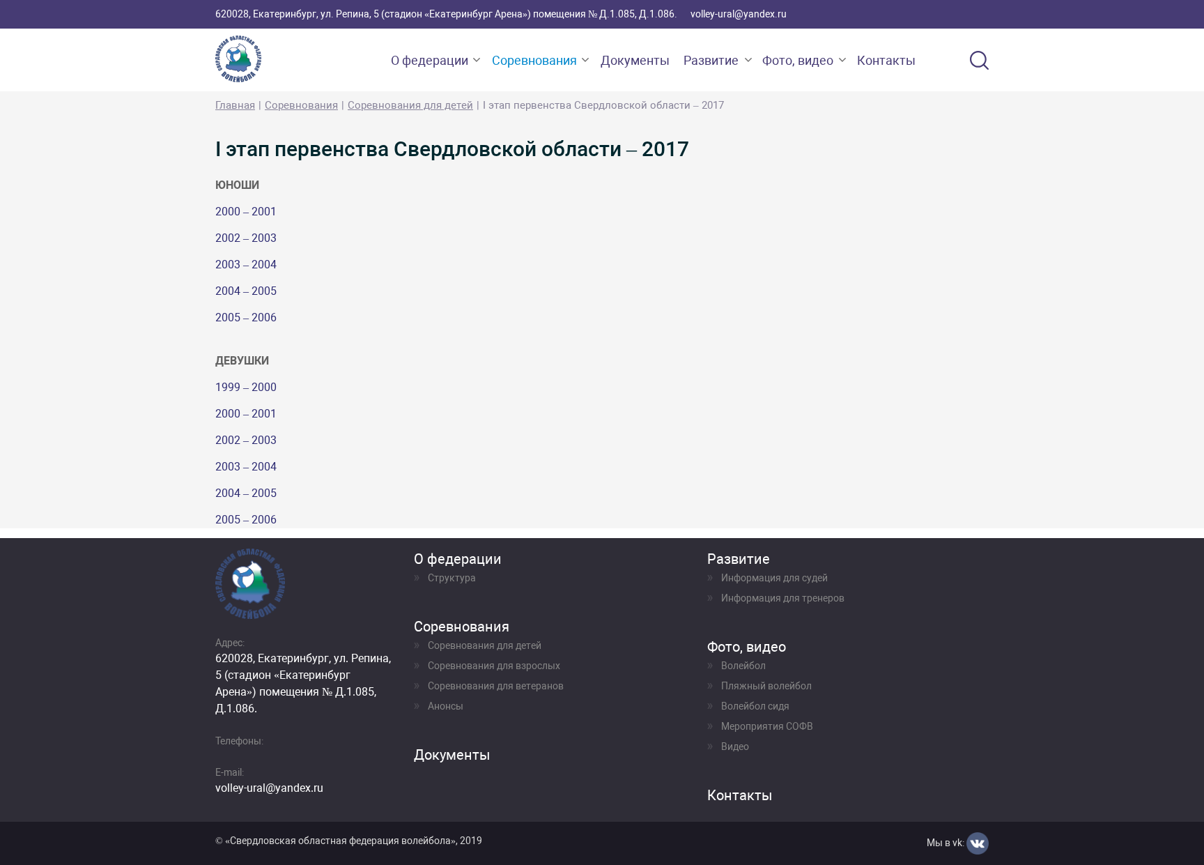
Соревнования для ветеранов (496, 685)
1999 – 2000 (246, 387)
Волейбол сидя (755, 706)
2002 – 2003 (246, 238)
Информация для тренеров (782, 598)
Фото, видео (797, 60)
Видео (735, 746)
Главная (235, 105)
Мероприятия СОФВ (767, 726)
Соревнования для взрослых (494, 665)
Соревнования (534, 60)
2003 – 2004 (246, 264)
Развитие (711, 60)
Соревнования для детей (410, 105)
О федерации (429, 60)
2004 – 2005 (246, 291)
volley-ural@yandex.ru (738, 14)
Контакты (886, 60)
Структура (452, 577)
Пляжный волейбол (766, 685)
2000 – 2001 (246, 211)
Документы (635, 60)
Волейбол (743, 665)
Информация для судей (774, 577)
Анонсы (445, 706)
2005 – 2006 (246, 317)
